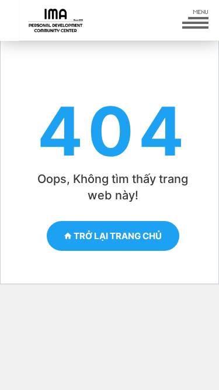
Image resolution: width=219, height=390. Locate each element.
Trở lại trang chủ (117, 235)
